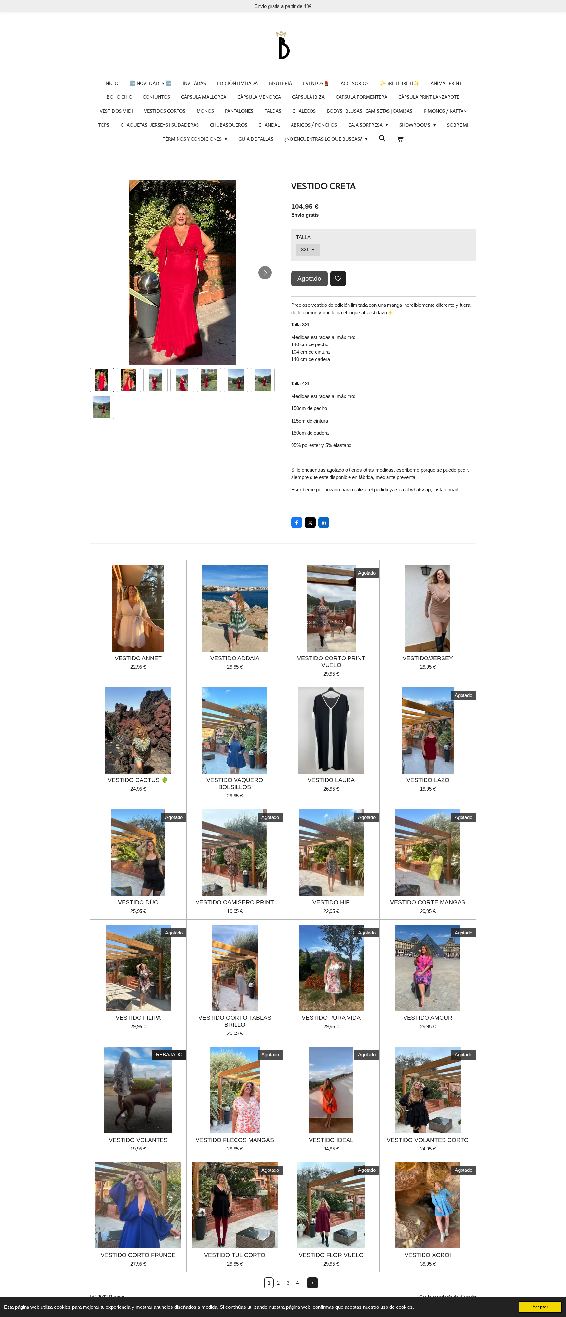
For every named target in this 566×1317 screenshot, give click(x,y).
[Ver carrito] (400, 139)
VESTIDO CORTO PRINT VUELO (331, 661)
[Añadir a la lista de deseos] (338, 278)
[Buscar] (382, 138)
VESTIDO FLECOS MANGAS (235, 1140)
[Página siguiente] (312, 1282)
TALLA (303, 237)
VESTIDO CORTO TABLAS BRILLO (234, 1021)
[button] (102, 380)
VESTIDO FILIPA (138, 1017)
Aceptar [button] (540, 1307)
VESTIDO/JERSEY (428, 658)
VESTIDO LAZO (427, 780)
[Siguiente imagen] (265, 272)
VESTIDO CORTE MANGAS (427, 902)
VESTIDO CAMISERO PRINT (235, 902)
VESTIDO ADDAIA (234, 658)
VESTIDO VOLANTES (138, 1140)
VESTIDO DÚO (138, 902)
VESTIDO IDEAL (331, 1140)
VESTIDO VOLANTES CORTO (428, 1140)
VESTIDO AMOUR (427, 1017)
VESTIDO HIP (331, 902)
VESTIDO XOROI (428, 1255)
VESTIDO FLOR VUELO (331, 1255)
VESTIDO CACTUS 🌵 (138, 780)
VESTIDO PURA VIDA (331, 1017)
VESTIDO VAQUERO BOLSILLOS (234, 783)
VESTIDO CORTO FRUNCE (138, 1255)
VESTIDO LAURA (331, 780)
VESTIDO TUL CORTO (234, 1255)
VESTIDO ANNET (138, 658)
